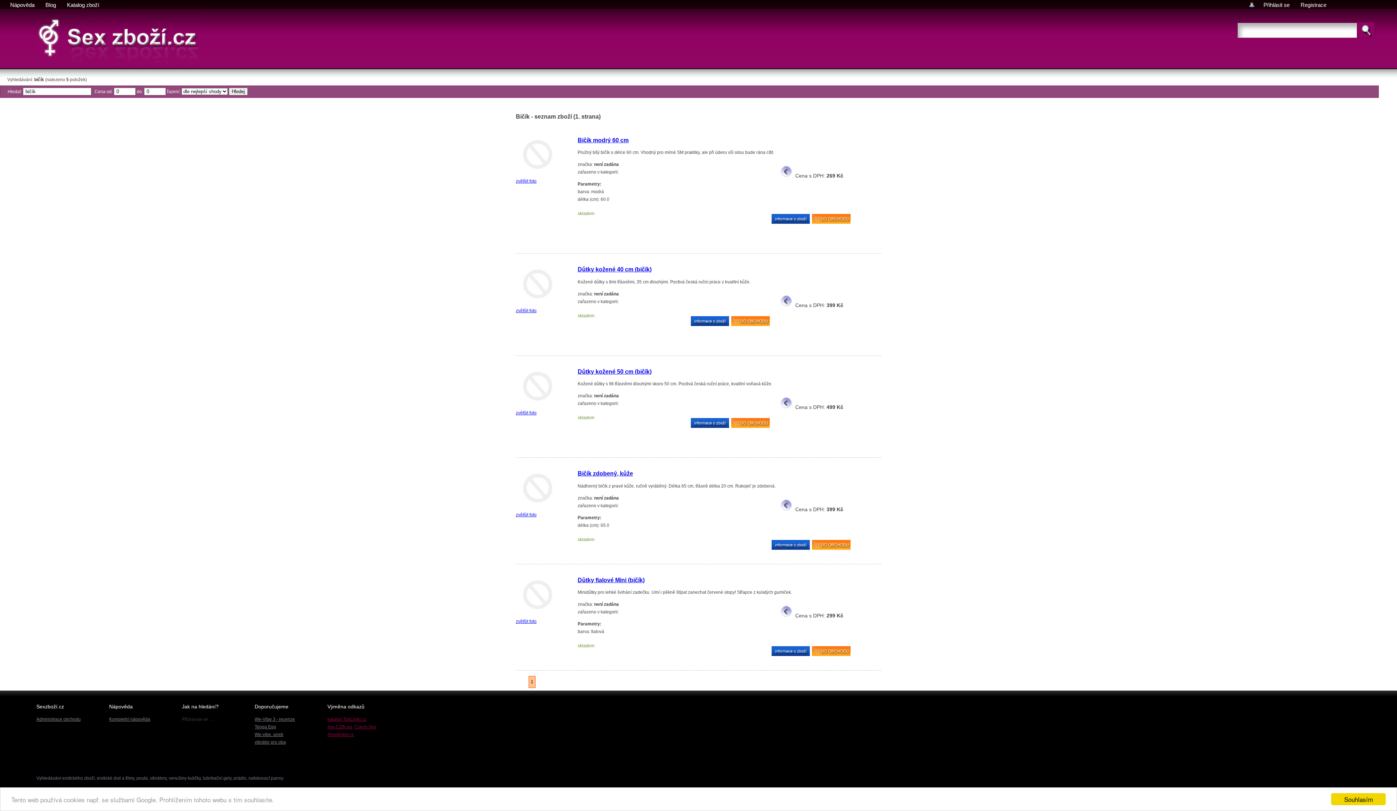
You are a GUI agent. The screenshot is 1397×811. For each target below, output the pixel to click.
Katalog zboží (83, 5)
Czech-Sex (365, 726)
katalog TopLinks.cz (346, 719)
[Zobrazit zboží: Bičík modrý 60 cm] (538, 173)
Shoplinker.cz (340, 734)
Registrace (1313, 5)
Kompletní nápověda (129, 719)
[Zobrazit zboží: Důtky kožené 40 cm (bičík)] (538, 303)
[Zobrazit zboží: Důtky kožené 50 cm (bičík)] (538, 405)
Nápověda (22, 5)
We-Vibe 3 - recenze (275, 719)
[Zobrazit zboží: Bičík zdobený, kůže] (538, 507)
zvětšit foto (526, 181)
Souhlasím (1358, 799)
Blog (50, 5)
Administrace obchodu (58, 719)
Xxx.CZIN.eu (339, 726)
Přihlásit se (1276, 5)
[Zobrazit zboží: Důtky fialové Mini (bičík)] (538, 613)
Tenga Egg (265, 726)
